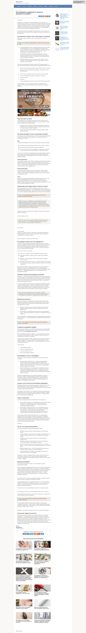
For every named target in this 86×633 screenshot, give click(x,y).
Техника (40, 6)
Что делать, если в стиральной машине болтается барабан (64, 32)
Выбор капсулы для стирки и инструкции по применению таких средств (64, 27)
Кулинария (29, 6)
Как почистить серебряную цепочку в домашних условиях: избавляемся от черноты (64, 38)
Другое (56, 6)
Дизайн (45, 6)
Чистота (24, 6)
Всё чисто (19, 2)
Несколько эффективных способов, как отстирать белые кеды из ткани (64, 48)
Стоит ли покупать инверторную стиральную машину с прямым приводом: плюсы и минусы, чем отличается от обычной (65, 16)
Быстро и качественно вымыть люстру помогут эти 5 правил (64, 22)
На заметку (51, 6)
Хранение (35, 6)
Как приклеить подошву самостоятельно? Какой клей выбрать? (64, 43)
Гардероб (18, 6)
